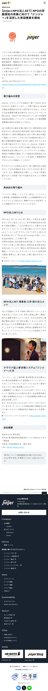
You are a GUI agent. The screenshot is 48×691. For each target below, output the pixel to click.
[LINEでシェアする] (29, 688)
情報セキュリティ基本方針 (30, 666)
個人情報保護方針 (15, 666)
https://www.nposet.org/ (30, 260)
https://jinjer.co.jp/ (15, 447)
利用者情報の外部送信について (24, 669)
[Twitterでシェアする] (24, 688)
